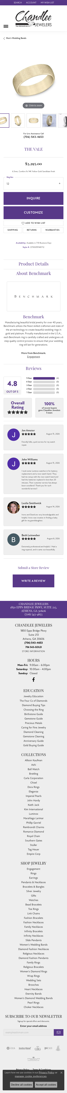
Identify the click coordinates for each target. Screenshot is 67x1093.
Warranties (52, 230)
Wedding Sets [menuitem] (33, 980)
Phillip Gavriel (33, 822)
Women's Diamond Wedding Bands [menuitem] (33, 998)
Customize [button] (33, 212)
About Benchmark (33, 274)
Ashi (33, 764)
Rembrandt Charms (33, 827)
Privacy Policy (46, 1072)
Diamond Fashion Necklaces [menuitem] (33, 949)
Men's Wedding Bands (16, 38)
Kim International (33, 809)
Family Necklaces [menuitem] (33, 926)
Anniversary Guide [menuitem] (34, 740)
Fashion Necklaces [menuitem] (33, 922)
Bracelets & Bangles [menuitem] (33, 886)
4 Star (29, 381)
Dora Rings (33, 787)
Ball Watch (33, 769)
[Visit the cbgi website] (38, 1048)
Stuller (33, 845)
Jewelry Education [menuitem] (33, 696)
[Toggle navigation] (6, 25)
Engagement (33, 356)
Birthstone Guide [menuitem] (33, 714)
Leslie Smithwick (31, 503)
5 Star (29, 378)
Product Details (34, 264)
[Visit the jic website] (58, 1048)
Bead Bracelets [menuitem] (33, 904)
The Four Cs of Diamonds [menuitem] (33, 700)
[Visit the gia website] (11, 1048)
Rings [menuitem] (33, 873)
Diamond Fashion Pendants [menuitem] (33, 958)
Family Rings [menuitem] (33, 962)
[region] (33, 80)
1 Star (29, 392)
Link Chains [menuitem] (33, 913)
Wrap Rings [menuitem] (33, 975)
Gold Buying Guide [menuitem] (33, 745)
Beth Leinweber (31, 535)
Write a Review (33, 581)
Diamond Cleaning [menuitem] (33, 732)
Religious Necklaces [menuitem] (33, 953)
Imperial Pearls (33, 796)
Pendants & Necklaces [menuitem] (33, 882)
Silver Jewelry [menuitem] (33, 891)
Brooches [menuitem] (33, 984)
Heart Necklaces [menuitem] (33, 989)
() (57, 378)
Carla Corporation (33, 778)
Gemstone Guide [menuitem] (33, 718)
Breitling (33, 773)
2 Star (29, 389)
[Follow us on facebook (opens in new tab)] (33, 680)
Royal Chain (33, 836)
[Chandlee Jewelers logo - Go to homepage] (33, 18)
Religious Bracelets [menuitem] (33, 967)
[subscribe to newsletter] (58, 1032)
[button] (17, 2)
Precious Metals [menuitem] (33, 723)
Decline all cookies (21, 1084)
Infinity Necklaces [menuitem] (33, 935)
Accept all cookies (46, 1084)
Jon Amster (28, 430)
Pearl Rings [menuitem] (33, 1002)
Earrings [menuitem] (33, 877)
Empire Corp (33, 853)
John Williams (30, 459)
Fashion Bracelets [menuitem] (33, 918)
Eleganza (33, 791)
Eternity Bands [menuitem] (34, 993)
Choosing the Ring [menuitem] (34, 709)
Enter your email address (33, 1026)
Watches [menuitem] (33, 900)
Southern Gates (33, 840)
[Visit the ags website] (33, 1059)
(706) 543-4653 (34, 137)
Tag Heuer (33, 849)
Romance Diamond (33, 831)
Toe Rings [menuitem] (33, 909)
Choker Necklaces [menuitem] (33, 1007)
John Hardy (33, 800)
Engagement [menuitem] (33, 868)
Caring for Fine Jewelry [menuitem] (33, 727)
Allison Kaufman (33, 760)
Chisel (33, 782)
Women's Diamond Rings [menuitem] (33, 971)
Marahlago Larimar (33, 818)
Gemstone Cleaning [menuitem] (33, 736)
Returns (32, 230)
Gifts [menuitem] (33, 895)
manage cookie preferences (30, 1076)
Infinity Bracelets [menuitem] (33, 931)
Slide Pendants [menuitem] (34, 940)
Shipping (13, 230)
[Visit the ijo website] (48, 1048)
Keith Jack (33, 804)
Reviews (33, 369)
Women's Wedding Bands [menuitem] (34, 944)
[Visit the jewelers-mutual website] (25, 1048)
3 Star (29, 385)
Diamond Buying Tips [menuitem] (33, 705)
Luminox (33, 813)
